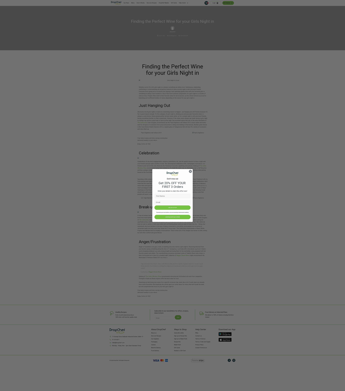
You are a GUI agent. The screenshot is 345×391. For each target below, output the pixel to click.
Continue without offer (172, 217)
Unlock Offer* (172, 207)
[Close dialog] (190, 171)
